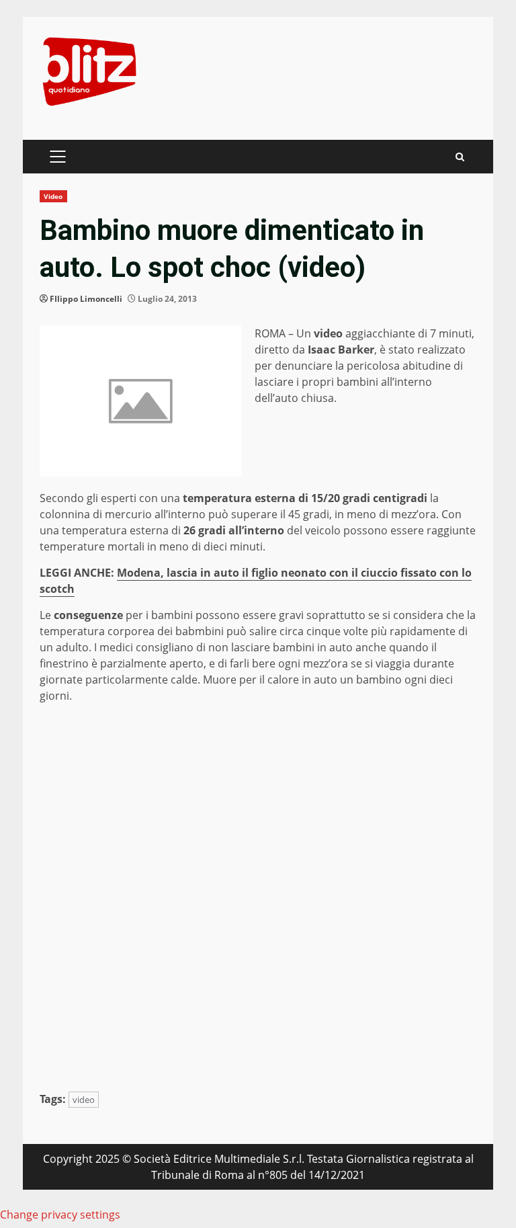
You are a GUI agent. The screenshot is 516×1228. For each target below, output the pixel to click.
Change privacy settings (60, 1214)
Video (53, 196)
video (84, 1100)
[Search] (460, 157)
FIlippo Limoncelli (86, 298)
